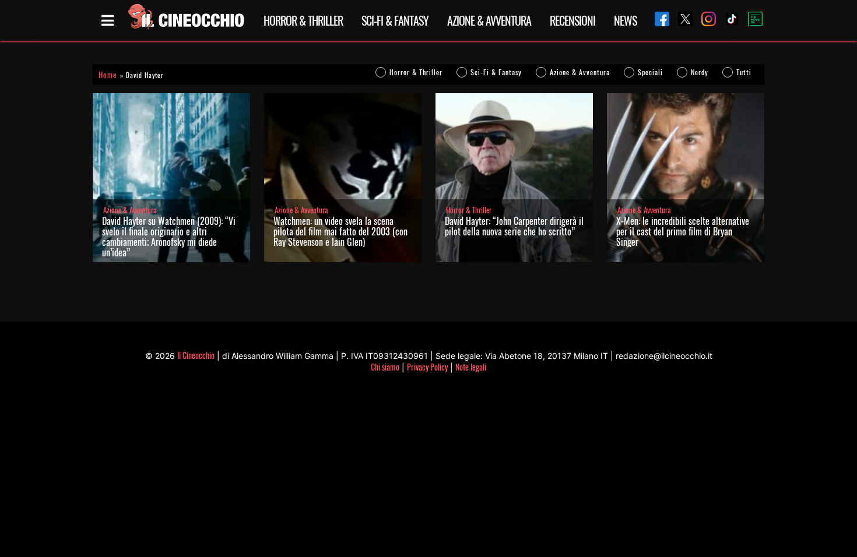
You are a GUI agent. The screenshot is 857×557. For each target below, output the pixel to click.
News (625, 20)
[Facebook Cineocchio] (657, 20)
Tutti (743, 72)
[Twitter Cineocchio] (681, 20)
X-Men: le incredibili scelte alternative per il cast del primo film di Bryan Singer (682, 231)
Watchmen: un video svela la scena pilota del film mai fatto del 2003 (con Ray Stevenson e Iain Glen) (340, 231)
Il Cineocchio (196, 355)
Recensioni (572, 20)
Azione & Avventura (489, 20)
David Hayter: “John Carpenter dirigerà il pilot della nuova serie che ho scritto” (514, 226)
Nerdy (699, 72)
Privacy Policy (427, 367)
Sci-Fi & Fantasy (394, 20)
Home (108, 74)
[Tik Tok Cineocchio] (727, 20)
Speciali (650, 72)
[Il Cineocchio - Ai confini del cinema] (185, 20)
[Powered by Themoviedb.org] (751, 20)
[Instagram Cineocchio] (704, 20)
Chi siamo (385, 367)
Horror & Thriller (303, 20)
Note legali (470, 367)
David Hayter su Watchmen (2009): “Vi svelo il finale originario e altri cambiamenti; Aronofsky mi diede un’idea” (169, 236)
